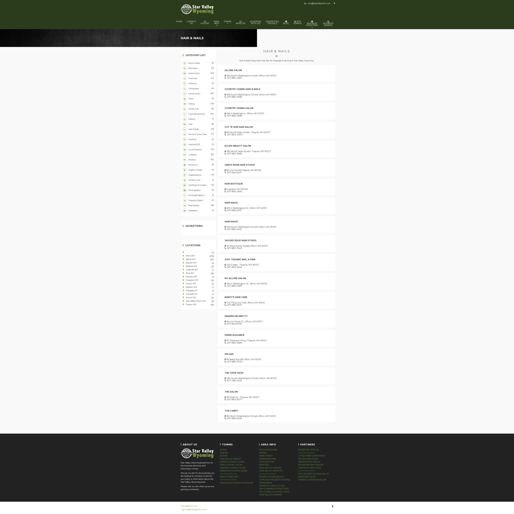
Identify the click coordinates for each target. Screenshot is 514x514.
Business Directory (312, 24)
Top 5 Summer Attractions (274, 489)
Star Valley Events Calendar (236, 483)
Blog (286, 23)
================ (228, 474)
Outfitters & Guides (201, 185)
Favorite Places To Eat (272, 486)
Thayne (224, 453)
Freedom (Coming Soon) (233, 471)
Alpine (224, 456)
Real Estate (201, 205)
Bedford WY (199, 266)
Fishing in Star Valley (271, 477)
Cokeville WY (199, 270)
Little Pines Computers (311, 456)
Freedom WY (199, 280)
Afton (223, 450)
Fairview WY (199, 276)
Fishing (201, 119)
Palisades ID (199, 290)
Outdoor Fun (201, 180)
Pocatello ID (199, 294)
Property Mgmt (201, 200)
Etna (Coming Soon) (231, 465)
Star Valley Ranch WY (199, 301)
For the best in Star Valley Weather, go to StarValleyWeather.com (313, 477)
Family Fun (201, 108)
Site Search (297, 22)
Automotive (201, 73)
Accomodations (268, 450)
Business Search (328, 24)
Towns (227, 21)
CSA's (201, 98)
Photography (201, 190)
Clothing (201, 83)
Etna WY (199, 273)
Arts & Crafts (201, 63)
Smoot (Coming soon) (232, 462)
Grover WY (199, 283)
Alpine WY (199, 259)
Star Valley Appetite (270, 471)
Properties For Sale (272, 22)
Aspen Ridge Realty (309, 462)
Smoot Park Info (229, 477)
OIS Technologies (308, 459)
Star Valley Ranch (230, 459)
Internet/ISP (201, 144)
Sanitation (201, 210)
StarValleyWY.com (189, 506)
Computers (201, 88)
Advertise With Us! (255, 22)
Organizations (201, 175)
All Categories (312, 37)
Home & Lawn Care (201, 134)
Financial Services (201, 114)
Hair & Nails (327, 37)
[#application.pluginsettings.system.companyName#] (197, 9)
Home (179, 21)
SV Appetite (240, 22)
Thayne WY (199, 304)
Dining (201, 103)
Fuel (201, 124)
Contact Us (191, 22)
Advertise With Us (308, 450)
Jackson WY (199, 287)
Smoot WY (199, 297)
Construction (201, 93)
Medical (201, 159)
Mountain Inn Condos (310, 465)
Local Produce (201, 149)
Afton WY (199, 256)
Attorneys (201, 68)
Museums (201, 164)
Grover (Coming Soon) (232, 468)
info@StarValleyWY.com (318, 3)
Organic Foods (201, 169)
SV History (205, 22)
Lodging (201, 154)
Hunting (201, 139)
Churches (201, 78)
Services (264, 465)
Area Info (216, 22)
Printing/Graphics (201, 195)
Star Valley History (270, 468)
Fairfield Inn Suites (309, 468)
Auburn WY (199, 263)
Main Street (266, 456)
